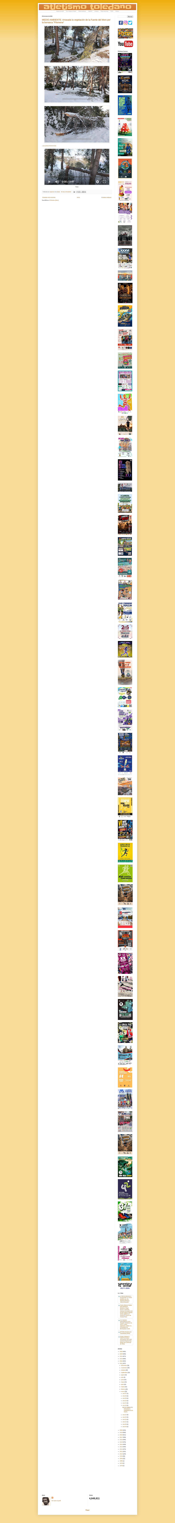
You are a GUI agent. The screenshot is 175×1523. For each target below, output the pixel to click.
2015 (121, 1442)
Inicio (78, 197)
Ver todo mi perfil (56, 1500)
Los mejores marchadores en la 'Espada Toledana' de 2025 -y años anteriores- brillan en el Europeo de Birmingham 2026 (126, 1324)
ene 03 (125, 1426)
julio (122, 1377)
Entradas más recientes (48, 197)
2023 (121, 1358)
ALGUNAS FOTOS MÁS (49, 146)
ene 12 (125, 1422)
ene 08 (125, 1424)
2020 (121, 1430)
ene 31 (125, 1393)
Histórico (90, 11)
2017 (121, 1437)
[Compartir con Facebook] (83, 192)
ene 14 (125, 1417)
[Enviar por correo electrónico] (77, 192)
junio (122, 1379)
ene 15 (125, 1414)
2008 (121, 1458)
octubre (123, 1370)
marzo (123, 1386)
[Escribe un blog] (79, 192)
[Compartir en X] (81, 192)
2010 (121, 1454)
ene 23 (125, 1403)
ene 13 (125, 1419)
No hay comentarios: (66, 191)
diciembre (124, 1365)
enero (123, 1391)
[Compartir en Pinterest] (85, 192)
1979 (121, 1463)
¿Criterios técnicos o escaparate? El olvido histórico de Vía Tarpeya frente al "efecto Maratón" (126, 1299)
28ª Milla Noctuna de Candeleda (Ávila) (125, 1332)
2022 (121, 1361)
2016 (121, 1439)
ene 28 (125, 1398)
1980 (121, 1461)
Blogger (88, 1510)
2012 (121, 1449)
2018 (121, 1435)
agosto (123, 1375)
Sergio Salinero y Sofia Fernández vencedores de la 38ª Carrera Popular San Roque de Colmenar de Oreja (126, 1340)
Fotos (111, 11)
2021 (121, 1363)
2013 (121, 1446)
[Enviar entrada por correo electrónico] (74, 191)
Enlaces (96, 11)
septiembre (124, 1372)
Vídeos (117, 11)
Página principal (60, 11)
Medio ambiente (82, 11)
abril (122, 1384)
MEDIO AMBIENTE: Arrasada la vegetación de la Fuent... (127, 1410)
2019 (121, 1432)
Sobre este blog (104, 11)
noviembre (124, 1368)
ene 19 (125, 1405)
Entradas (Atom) (54, 200)
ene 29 (125, 1396)
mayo (122, 1382)
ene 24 (125, 1400)
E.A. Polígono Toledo (71, 11)
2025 (121, 1354)
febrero (123, 1389)
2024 (121, 1356)
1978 (121, 1465)
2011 (121, 1451)
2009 (121, 1456)
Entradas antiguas (106, 197)
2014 (121, 1444)
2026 (121, 1351)
